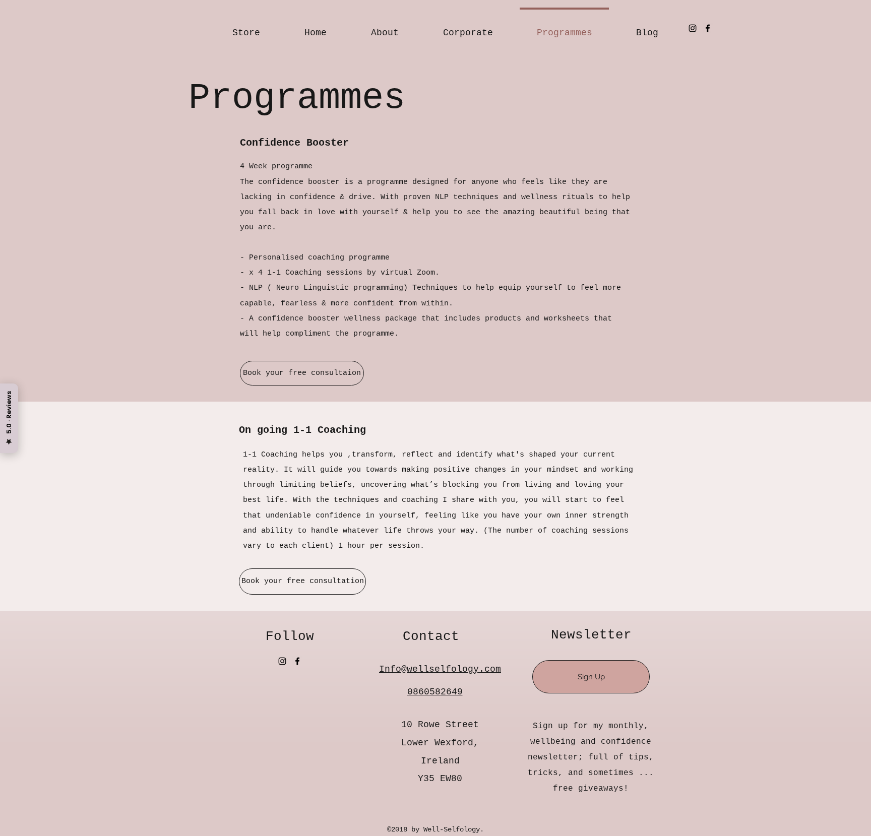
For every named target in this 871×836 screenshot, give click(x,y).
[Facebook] (708, 28)
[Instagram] (693, 28)
